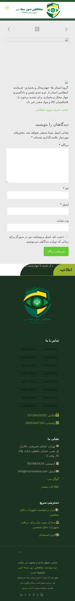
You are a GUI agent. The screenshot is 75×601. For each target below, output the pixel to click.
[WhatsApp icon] (37, 595)
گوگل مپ (53, 479)
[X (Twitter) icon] (29, 595)
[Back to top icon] (20, 554)
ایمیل (64, 204)
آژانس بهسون (27, 588)
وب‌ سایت (63, 220)
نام (66, 188)
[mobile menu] (7, 7)
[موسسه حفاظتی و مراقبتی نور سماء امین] (39, 10)
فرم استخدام (47, 535)
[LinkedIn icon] (21, 595)
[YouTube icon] (25, 595)
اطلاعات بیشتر (50, 486)
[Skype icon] (41, 595)
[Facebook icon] (33, 595)
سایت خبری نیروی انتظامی (51, 109)
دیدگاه (64, 145)
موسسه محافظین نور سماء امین (35, 567)
